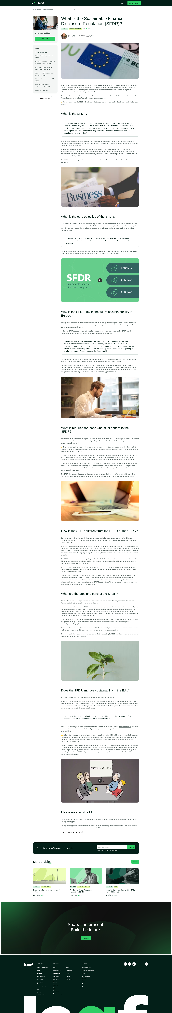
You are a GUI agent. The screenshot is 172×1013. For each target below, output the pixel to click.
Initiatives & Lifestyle (88, 970)
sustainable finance (125, 727)
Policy (84, 987)
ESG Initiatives (41, 976)
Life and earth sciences (86, 977)
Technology (69, 970)
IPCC (83, 973)
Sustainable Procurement (40, 993)
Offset (38, 990)
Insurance (56, 991)
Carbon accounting (42, 967)
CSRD (126, 87)
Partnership (85, 984)
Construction (56, 973)
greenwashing (71, 624)
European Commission (106, 151)
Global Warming (86, 967)
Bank (54, 967)
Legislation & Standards (40, 983)
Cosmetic (56, 976)
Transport (68, 979)
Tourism (68, 976)
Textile (68, 973)
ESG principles (94, 143)
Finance (55, 985)
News (83, 981)
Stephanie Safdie (78, 37)
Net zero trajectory (42, 987)
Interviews (40, 979)
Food (54, 988)
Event (55, 982)
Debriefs (39, 973)
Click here (99, 828)
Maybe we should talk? (41, 90)
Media (67, 967)
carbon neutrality (70, 156)
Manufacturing (57, 994)
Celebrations (56, 970)
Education (56, 979)
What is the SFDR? (41, 52)
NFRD (116, 87)
